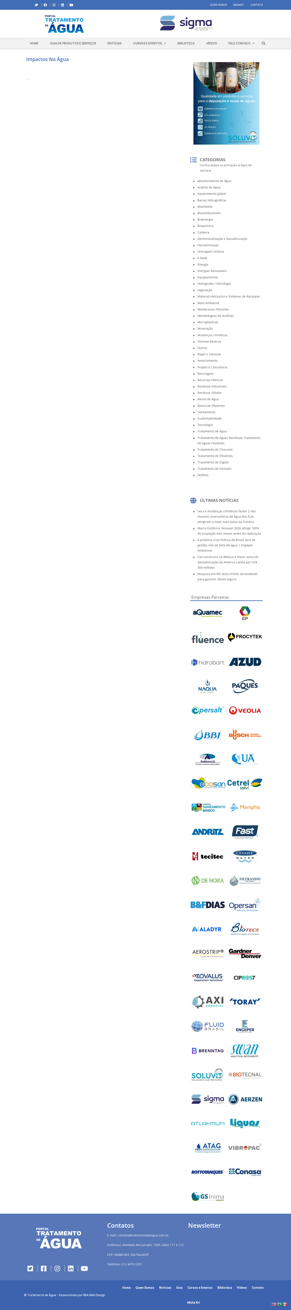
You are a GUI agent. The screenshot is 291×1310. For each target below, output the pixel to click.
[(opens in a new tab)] (186, 23)
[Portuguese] (279, 1304)
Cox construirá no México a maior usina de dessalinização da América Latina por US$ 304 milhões (227, 562)
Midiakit (238, 4)
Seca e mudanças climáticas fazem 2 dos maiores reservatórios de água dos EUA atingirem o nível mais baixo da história (226, 516)
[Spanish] (285, 1304)
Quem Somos (218, 4)
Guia (179, 1287)
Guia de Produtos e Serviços (73, 43)
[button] (108, 24)
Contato (257, 4)
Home (34, 43)
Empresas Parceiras (210, 597)
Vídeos (211, 43)
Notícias (114, 43)
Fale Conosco (239, 43)
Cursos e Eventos (147, 43)
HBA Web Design (94, 1295)
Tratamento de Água (41, 1295)
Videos (242, 1287)
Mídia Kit (193, 1302)
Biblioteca (185, 43)
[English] (274, 1304)
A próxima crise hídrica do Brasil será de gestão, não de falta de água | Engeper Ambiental (226, 545)
